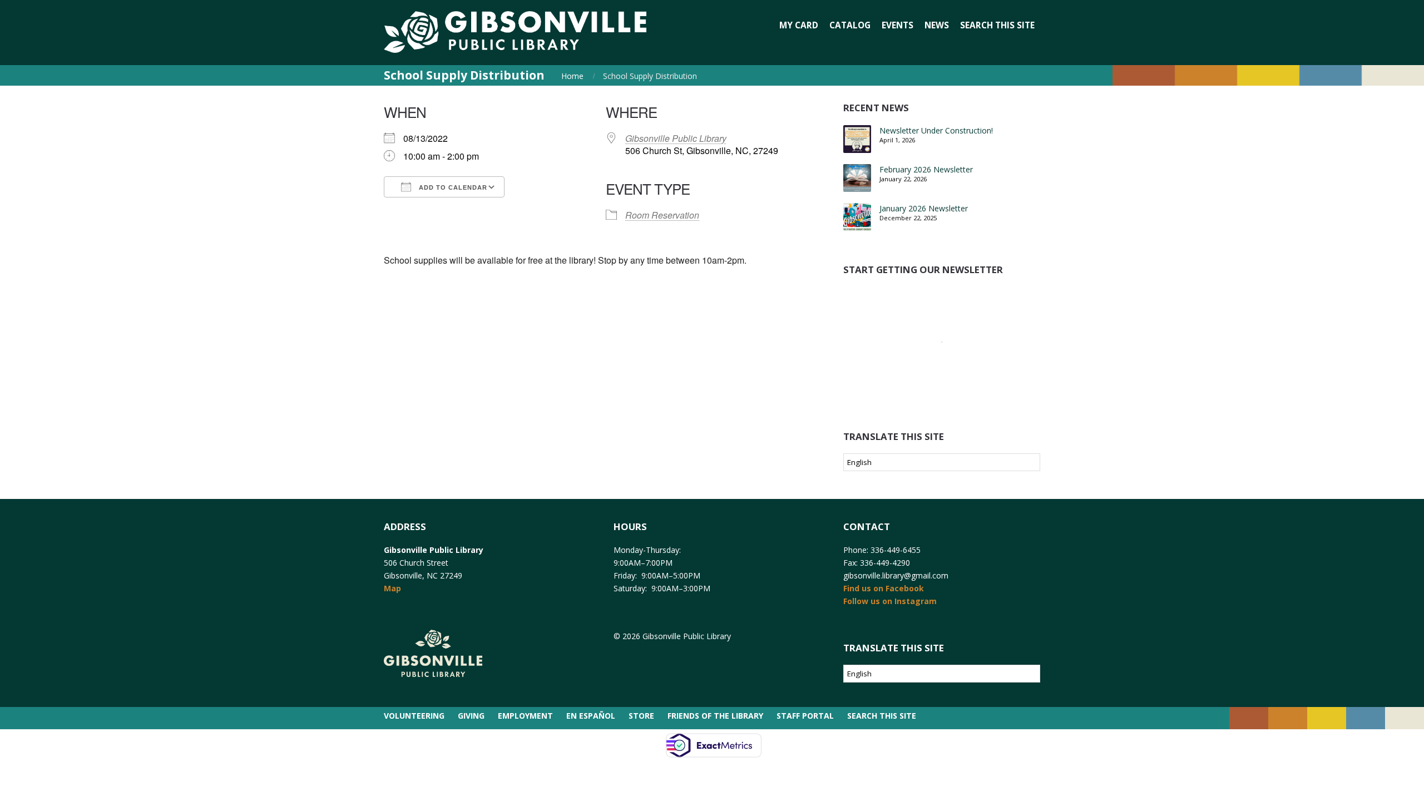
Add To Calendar (452, 187)
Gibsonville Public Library (675, 138)
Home (572, 76)
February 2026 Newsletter (926, 169)
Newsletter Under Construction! (936, 130)
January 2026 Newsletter (923, 208)
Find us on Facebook (883, 588)
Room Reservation (662, 215)
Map (392, 588)
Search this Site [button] (997, 25)
